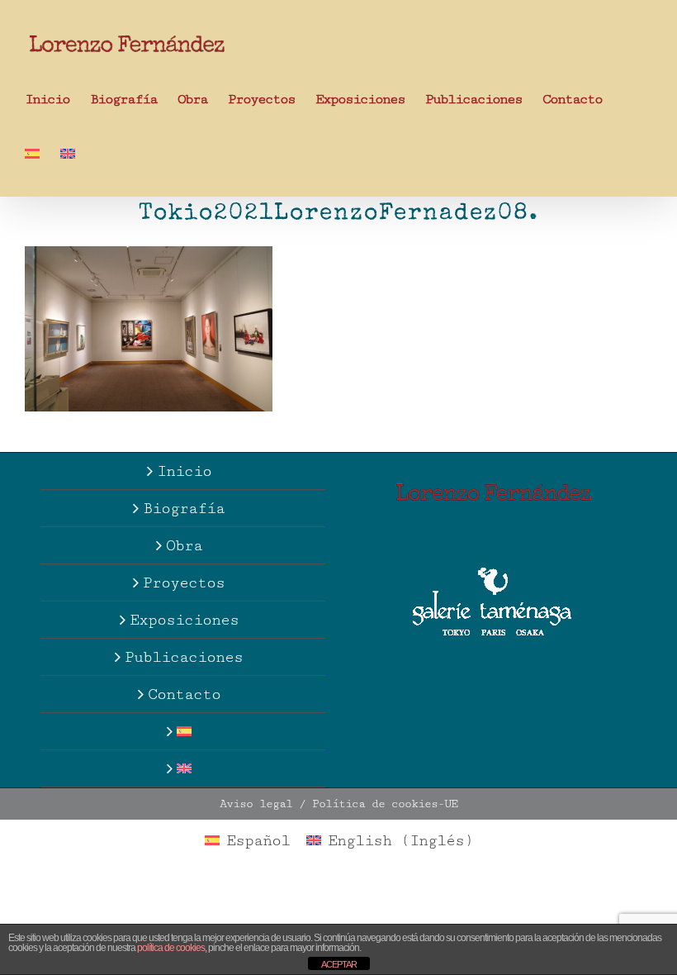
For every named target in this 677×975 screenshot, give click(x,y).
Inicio (184, 471)
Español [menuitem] (258, 840)
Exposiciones (184, 620)
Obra (184, 545)
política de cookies (171, 948)
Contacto (184, 694)
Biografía (184, 508)
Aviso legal (256, 804)
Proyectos (184, 582)
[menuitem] (32, 153)
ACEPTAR (339, 964)
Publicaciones (184, 657)
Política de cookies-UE (384, 804)
